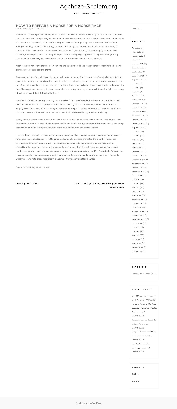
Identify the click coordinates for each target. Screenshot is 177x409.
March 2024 (136, 148)
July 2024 (135, 132)
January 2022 (137, 251)
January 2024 (137, 156)
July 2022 (135, 227)
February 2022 (137, 247)
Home (76, 13)
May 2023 (135, 187)
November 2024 (138, 116)
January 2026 (137, 60)
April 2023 (136, 192)
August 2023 (137, 175)
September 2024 (138, 124)
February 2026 (137, 56)
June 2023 (136, 183)
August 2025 (137, 80)
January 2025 (137, 108)
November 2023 (138, 164)
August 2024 (137, 128)
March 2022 (136, 243)
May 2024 (135, 140)
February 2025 (137, 104)
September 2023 (138, 172)
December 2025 (138, 64)
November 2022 (138, 211)
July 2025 (135, 84)
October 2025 (137, 72)
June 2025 (136, 88)
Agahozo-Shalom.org (88, 6)
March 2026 (136, 52)
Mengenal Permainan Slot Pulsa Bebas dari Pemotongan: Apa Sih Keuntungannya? (144, 308)
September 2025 (138, 76)
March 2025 (136, 100)
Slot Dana (135, 374)
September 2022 (138, 219)
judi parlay (136, 381)
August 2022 (137, 223)
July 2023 (135, 179)
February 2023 (137, 199)
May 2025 (135, 92)
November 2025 (138, 68)
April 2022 (136, 239)
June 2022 (136, 231)
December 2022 (138, 207)
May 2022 (135, 235)
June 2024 (136, 136)
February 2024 (137, 152)
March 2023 (136, 195)
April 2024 (136, 144)
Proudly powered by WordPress (88, 403)
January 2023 (137, 203)
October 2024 (137, 120)
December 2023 (138, 160)
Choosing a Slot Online (27, 183)
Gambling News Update (92, 13)
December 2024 (138, 112)
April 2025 (136, 96)
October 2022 (137, 215)
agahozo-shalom (36, 29)
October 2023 (137, 168)
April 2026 (136, 48)
